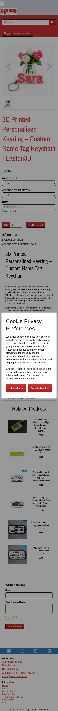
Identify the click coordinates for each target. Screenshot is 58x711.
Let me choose (16, 387)
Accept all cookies (39, 387)
